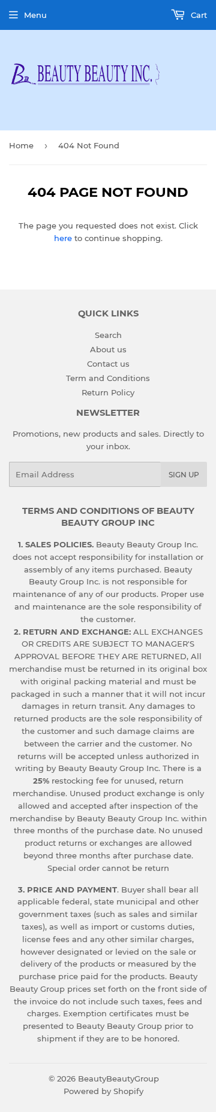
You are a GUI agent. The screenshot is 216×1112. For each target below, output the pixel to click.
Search (108, 335)
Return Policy (108, 392)
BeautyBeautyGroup (118, 1078)
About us (108, 349)
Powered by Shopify (103, 1091)
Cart (197, 15)
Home (21, 145)
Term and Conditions (108, 378)
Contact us (108, 363)
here (63, 238)
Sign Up (184, 474)
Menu (35, 15)
